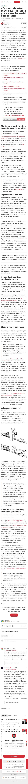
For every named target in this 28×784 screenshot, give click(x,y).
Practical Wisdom (6, 360)
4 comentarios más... (5, 708)
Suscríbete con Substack (15, 761)
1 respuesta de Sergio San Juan (12, 663)
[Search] (25, 715)
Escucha (24, 23)
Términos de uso (18, 764)
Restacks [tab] (11, 636)
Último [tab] (9, 715)
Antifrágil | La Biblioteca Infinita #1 (10, 720)
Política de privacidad (17, 767)
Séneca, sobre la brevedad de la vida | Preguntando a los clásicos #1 (10, 731)
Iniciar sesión (24, 2)
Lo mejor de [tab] (4, 715)
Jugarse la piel (7, 527)
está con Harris (23, 238)
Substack (7, 781)
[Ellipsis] (26, 648)
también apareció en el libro (15, 359)
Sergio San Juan (7, 22)
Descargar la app (21, 777)
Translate (4, 5)
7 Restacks (17, 621)
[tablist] (7, 636)
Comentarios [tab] (5, 636)
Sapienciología (21, 58)
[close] (24, 734)
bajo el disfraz (19, 189)
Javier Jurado (7, 667)
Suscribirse (17, 2)
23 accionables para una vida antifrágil (10, 723)
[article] (14, 723)
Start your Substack (9, 777)
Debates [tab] (15, 715)
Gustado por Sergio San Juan (11, 650)
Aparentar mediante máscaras (12, 86)
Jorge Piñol (6, 648)
